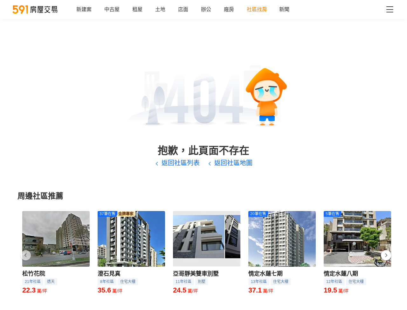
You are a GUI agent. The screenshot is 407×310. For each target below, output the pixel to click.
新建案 (84, 9)
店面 (183, 9)
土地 (160, 9)
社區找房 (257, 9)
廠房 (229, 9)
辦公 (206, 9)
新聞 (284, 9)
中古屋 (112, 9)
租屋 (137, 9)
